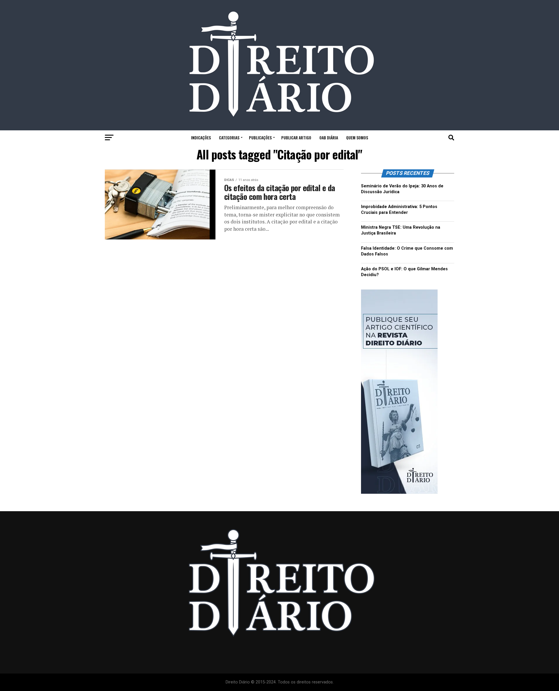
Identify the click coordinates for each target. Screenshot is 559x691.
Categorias (229, 137)
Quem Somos (357, 137)
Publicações (260, 137)
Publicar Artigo (296, 137)
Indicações (201, 137)
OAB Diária (328, 137)
